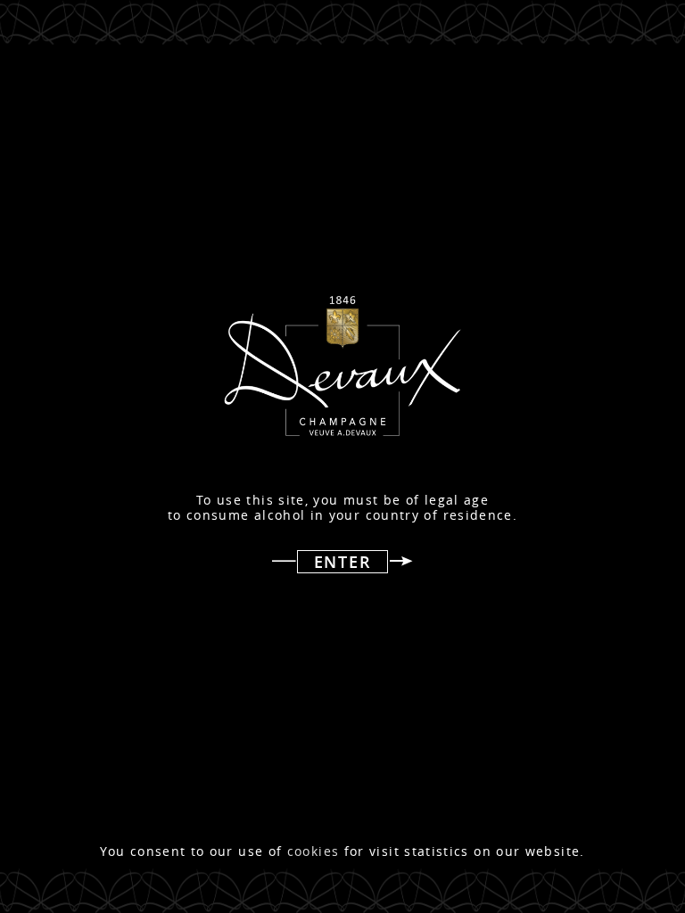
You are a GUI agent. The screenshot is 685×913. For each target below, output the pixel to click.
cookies (313, 851)
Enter (343, 561)
